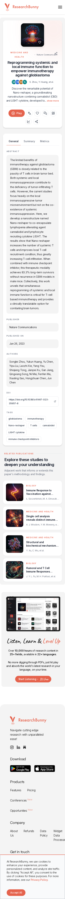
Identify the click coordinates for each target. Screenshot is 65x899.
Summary (29, 141)
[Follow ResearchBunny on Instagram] (12, 747)
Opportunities (21, 810)
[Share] (56, 53)
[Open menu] (60, 7)
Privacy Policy (39, 879)
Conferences (21, 800)
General (14, 141)
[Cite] (53, 113)
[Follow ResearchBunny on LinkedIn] (18, 747)
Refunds (28, 831)
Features (15, 790)
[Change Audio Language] (29, 113)
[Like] (40, 42)
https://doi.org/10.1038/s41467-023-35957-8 (29, 401)
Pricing (31, 790)
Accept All (16, 892)
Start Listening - (33, 679)
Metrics (44, 141)
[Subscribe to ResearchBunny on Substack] (24, 747)
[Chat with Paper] (45, 113)
